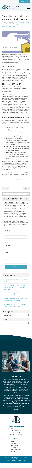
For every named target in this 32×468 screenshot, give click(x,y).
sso (14, 26)
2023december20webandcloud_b (10, 25)
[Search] (27, 194)
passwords (24, 25)
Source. (27, 179)
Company (8, 245)
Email (7, 252)
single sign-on (9, 26)
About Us (13, 441)
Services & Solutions (16, 443)
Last (6, 242)
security (4, 26)
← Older (6, 188)
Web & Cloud (9, 23)
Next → (26, 188)
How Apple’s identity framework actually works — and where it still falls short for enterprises (14, 287)
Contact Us (13, 451)
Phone (7, 259)
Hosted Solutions (15, 449)
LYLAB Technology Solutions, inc (15, 22)
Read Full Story (16, 410)
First (6, 236)
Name (7, 230)
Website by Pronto (12, 460)
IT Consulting (14, 447)
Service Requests (15, 445)
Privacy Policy (21, 460)
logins (20, 25)
